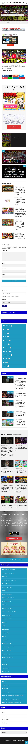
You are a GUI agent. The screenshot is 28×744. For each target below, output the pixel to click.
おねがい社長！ (6, 629)
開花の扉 (4, 296)
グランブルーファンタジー (8, 657)
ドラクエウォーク (6, 654)
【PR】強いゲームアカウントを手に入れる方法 (12, 702)
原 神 (4, 636)
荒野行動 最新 (5, 590)
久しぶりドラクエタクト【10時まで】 (21, 506)
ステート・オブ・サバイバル (8, 597)
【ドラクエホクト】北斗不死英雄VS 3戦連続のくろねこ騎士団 (20, 395)
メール (4, 268)
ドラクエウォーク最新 (7, 587)
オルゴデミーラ (8, 325)
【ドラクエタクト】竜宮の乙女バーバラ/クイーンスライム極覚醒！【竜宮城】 (20, 423)
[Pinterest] (22, 78)
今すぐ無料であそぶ (14, 126)
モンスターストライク (7, 618)
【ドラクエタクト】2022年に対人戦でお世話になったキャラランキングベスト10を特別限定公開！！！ (20, 213)
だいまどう (7, 340)
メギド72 (5, 661)
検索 (4, 305)
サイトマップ (5, 681)
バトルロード (7, 347)
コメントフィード (5, 719)
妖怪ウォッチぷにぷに (7, 594)
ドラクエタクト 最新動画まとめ (14, 2)
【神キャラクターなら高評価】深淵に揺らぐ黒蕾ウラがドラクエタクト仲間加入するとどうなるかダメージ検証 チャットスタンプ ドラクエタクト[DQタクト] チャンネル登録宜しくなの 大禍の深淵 (20, 383)
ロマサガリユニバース (7, 643)
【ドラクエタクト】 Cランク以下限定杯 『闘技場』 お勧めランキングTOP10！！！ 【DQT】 (20, 226)
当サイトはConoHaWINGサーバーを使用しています (13, 695)
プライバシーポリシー (7, 692)
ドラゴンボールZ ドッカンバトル (9, 580)
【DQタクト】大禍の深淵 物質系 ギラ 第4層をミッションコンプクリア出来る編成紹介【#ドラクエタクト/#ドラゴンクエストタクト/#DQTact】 (21, 489)
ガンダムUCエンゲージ (7, 583)
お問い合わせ (5, 688)
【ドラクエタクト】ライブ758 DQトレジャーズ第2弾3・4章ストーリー (20, 202)
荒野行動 (4, 622)
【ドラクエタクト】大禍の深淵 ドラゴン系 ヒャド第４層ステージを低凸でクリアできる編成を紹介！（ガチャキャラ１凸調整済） (7, 488)
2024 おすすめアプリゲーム (8, 573)
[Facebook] (5, 76)
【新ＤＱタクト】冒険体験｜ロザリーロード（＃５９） (7, 506)
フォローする (18, 139)
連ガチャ (16, 296)
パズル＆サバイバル (7, 601)
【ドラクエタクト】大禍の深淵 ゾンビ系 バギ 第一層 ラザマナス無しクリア (20, 414)
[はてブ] (21, 76)
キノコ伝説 (5, 576)
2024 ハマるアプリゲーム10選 (9, 569)
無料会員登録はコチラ (14, 538)
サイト (3, 274)
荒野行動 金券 (5, 668)
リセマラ (7, 358)
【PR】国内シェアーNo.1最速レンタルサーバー (12, 699)
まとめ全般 (9, 22)
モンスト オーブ (6, 671)
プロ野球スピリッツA (7, 615)
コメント (4, 250)
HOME (3, 22)
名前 (3, 263)
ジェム (12, 296)
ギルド (9, 296)
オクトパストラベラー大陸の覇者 (9, 611)
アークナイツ (5, 604)
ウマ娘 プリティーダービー (8, 608)
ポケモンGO (5, 664)
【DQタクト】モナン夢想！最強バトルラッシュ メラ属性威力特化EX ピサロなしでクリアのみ (20, 191)
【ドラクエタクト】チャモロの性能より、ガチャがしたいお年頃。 (20, 236)
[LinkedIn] (16, 78)
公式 (6, 362)
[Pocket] (5, 78)
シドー (6, 336)
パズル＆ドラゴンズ (7, 650)
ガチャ (6, 329)
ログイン (3, 712)
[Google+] (15, 76)
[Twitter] (10, 76)
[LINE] (10, 78)
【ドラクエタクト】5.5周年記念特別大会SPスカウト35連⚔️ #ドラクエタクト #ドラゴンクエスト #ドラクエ (20, 405)
